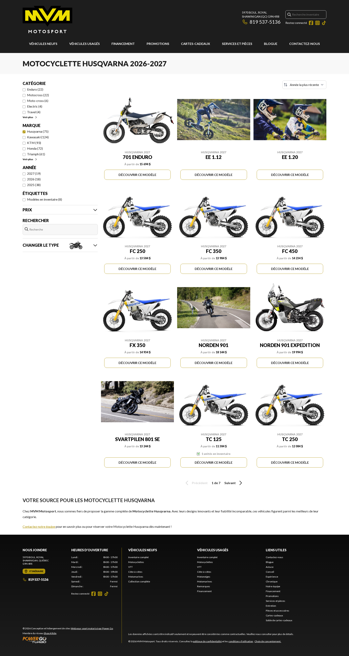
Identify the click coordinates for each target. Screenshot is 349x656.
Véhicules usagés (84, 43)
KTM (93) (34, 143)
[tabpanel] (94, 572)
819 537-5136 (265, 22)
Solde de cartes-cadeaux (279, 620)
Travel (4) (33, 112)
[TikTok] (324, 22)
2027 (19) (34, 173)
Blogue (270, 43)
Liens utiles (276, 550)
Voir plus (28, 117)
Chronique (272, 581)
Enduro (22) (35, 89)
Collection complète (139, 581)
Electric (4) (34, 106)
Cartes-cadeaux (195, 43)
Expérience (272, 576)
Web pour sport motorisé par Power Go (92, 628)
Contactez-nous (304, 43)
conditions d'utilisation (240, 641)
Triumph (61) (36, 154)
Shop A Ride (50, 633)
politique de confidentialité (207, 641)
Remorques (203, 586)
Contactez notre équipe (39, 526)
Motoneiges (203, 576)
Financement (123, 43)
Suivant (230, 483)
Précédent (200, 483)
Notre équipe (273, 586)
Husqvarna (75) (37, 131)
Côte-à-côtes (135, 571)
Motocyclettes (136, 562)
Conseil (270, 571)
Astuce (269, 566)
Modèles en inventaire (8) (44, 199)
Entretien (271, 605)
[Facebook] (311, 22)
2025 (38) (34, 185)
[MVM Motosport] (47, 19)
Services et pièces (237, 43)
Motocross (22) (38, 95)
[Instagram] (317, 22)
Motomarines (135, 576)
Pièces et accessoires (277, 610)
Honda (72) (35, 148)
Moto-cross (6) (37, 101)
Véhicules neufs (43, 43)
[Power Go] (68, 640)
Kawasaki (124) (38, 137)
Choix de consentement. (267, 641)
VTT (130, 566)
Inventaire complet (138, 557)
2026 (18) (34, 179)
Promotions (158, 43)
